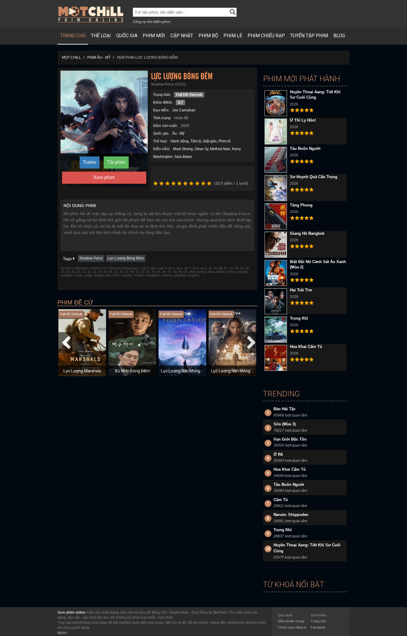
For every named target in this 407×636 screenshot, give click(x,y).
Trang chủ (73, 35)
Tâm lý (195, 141)
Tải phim (116, 162)
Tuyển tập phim (309, 35)
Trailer (89, 162)
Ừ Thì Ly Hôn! (303, 120)
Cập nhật (181, 35)
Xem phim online (72, 612)
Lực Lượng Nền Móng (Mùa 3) (238, 370)
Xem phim (104, 177)
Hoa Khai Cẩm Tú (306, 346)
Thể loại (101, 35)
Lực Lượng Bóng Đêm (126, 258)
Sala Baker (183, 157)
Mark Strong (183, 149)
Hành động (179, 141)
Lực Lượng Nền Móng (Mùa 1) (188, 370)
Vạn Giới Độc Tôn (290, 439)
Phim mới (154, 35)
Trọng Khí (299, 318)
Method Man (220, 149)
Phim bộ (208, 35)
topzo (62, 633)
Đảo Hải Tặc (285, 409)
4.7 (180, 102)
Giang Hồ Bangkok (307, 233)
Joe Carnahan (183, 110)
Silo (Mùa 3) (285, 424)
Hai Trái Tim (301, 290)
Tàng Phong (301, 205)
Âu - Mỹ (178, 133)
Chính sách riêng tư (292, 627)
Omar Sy (201, 149)
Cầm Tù (281, 499)
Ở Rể (278, 454)
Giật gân (210, 141)
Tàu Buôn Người (305, 148)
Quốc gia (126, 35)
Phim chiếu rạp (266, 35)
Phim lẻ (232, 35)
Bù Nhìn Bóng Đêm (132, 370)
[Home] (91, 14)
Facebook (318, 627)
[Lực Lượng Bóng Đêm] (104, 128)
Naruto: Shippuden (291, 514)
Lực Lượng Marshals (82, 370)
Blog (339, 35)
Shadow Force (91, 258)
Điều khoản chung (291, 621)
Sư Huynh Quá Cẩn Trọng (313, 177)
